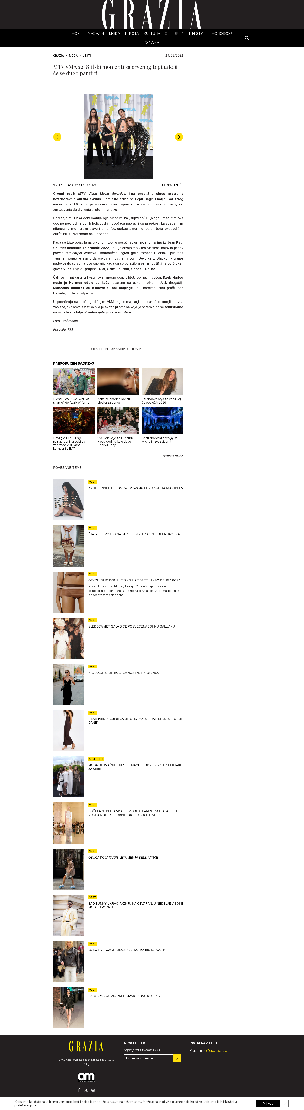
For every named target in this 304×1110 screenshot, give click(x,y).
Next (179, 137)
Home (77, 34)
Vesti (87, 55)
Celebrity (174, 34)
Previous (57, 137)
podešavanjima (25, 1105)
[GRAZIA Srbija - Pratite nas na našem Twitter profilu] (86, 1090)
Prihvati (267, 1103)
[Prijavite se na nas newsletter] (177, 1058)
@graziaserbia (216, 1051)
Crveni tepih (64, 194)
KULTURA (152, 34)
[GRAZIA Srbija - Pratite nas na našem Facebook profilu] (79, 1090)
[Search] (247, 38)
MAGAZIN (96, 34)
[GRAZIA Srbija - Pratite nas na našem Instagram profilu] (93, 1090)
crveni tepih (101, 349)
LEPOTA (132, 34)
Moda (114, 34)
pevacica (119, 349)
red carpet (136, 349)
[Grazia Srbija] (152, 14)
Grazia (58, 55)
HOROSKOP (222, 34)
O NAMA (152, 42)
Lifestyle (198, 34)
